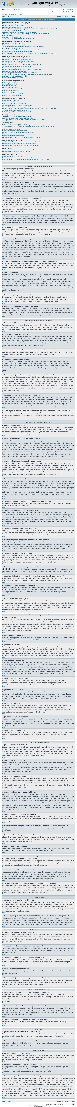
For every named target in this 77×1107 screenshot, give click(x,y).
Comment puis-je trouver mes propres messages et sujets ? (21, 137)
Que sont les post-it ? (9, 92)
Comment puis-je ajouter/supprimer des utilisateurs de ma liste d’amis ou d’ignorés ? (29, 126)
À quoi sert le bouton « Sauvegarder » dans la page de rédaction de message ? (28, 74)
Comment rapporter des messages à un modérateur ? (19, 73)
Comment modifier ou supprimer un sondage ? (17, 66)
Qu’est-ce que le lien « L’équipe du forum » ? (16, 112)
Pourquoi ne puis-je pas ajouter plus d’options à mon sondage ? (23, 64)
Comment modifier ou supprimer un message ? (17, 59)
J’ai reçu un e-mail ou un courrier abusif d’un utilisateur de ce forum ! (24, 120)
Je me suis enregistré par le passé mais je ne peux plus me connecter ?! (25, 34)
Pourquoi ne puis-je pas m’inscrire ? (13, 37)
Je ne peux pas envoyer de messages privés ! (17, 116)
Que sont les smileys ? (9, 85)
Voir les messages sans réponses (8, 14)
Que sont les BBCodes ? (10, 82)
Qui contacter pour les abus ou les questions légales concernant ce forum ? (26, 159)
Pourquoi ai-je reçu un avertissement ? (14, 71)
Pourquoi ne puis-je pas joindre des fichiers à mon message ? (22, 69)
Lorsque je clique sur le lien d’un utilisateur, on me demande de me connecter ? (30, 53)
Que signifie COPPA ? (9, 35)
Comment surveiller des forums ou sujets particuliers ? (19, 143)
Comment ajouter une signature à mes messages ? (18, 61)
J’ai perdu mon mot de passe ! (12, 30)
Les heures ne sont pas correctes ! (13, 45)
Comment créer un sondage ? (12, 63)
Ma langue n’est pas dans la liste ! (13, 48)
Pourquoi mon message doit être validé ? (15, 76)
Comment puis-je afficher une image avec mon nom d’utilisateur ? (23, 50)
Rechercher (71, 9)
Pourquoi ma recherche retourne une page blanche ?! (19, 134)
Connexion (6, 9)
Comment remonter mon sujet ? (12, 77)
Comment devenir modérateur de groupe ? (16, 107)
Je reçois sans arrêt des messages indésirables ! (18, 118)
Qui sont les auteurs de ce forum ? (13, 156)
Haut (3, 179)
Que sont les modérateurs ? (11, 102)
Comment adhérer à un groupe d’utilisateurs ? (17, 105)
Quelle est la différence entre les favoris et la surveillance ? (21, 142)
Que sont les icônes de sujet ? (12, 95)
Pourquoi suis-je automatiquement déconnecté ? (18, 27)
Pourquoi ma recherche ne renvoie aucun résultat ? (18, 132)
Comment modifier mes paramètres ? (14, 43)
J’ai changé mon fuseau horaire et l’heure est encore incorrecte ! (23, 46)
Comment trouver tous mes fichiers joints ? (16, 151)
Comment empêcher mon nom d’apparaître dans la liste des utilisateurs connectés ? (29, 29)
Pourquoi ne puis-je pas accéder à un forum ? (17, 68)
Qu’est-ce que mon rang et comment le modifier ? (18, 51)
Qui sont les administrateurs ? (12, 100)
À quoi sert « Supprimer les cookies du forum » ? (18, 38)
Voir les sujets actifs (18, 14)
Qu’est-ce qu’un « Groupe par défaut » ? (15, 110)
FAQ (63, 9)
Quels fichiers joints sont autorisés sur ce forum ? (18, 150)
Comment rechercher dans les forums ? (15, 130)
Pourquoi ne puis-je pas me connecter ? (15, 24)
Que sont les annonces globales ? (13, 89)
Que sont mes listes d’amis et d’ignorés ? (15, 124)
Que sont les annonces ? (10, 90)
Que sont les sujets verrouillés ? (12, 94)
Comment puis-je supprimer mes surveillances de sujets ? (21, 145)
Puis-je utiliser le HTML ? (10, 84)
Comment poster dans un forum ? (13, 58)
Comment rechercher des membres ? (14, 135)
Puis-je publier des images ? (11, 87)
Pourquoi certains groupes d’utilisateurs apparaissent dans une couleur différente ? (29, 108)
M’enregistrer (16, 9)
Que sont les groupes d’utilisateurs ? (14, 103)
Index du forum (6, 16)
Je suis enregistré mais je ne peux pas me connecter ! (19, 32)
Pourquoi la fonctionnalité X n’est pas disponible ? (18, 158)
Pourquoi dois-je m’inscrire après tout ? (14, 25)
